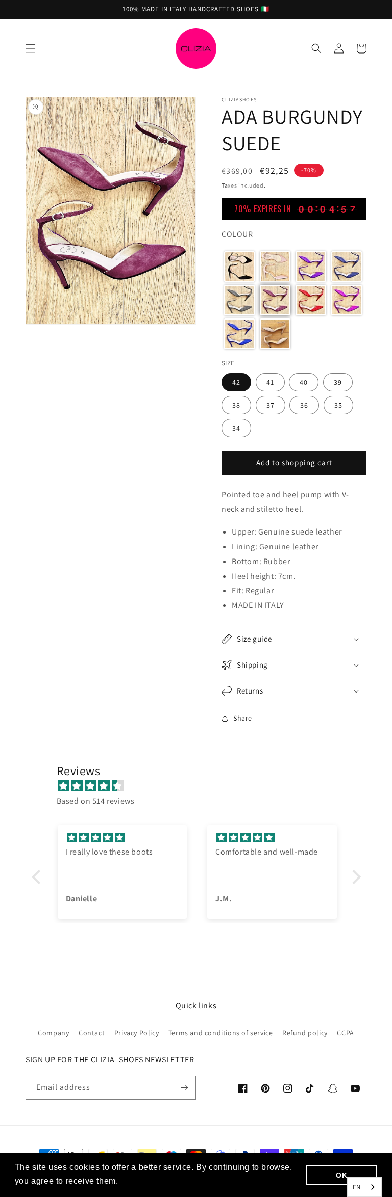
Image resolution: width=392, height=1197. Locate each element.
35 (338, 405)
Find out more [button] (149, 1181)
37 (270, 405)
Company (53, 1033)
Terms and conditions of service (220, 1033)
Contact (92, 1033)
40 (304, 382)
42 (236, 382)
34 (236, 428)
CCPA (345, 1033)
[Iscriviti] (184, 1088)
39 (338, 382)
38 (236, 405)
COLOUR (237, 234)
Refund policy (305, 1033)
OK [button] (341, 1175)
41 (270, 382)
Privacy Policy (136, 1033)
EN (357, 1187)
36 (304, 405)
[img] (201, 786)
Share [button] (242, 718)
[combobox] (364, 1187)
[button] (30, 48)
